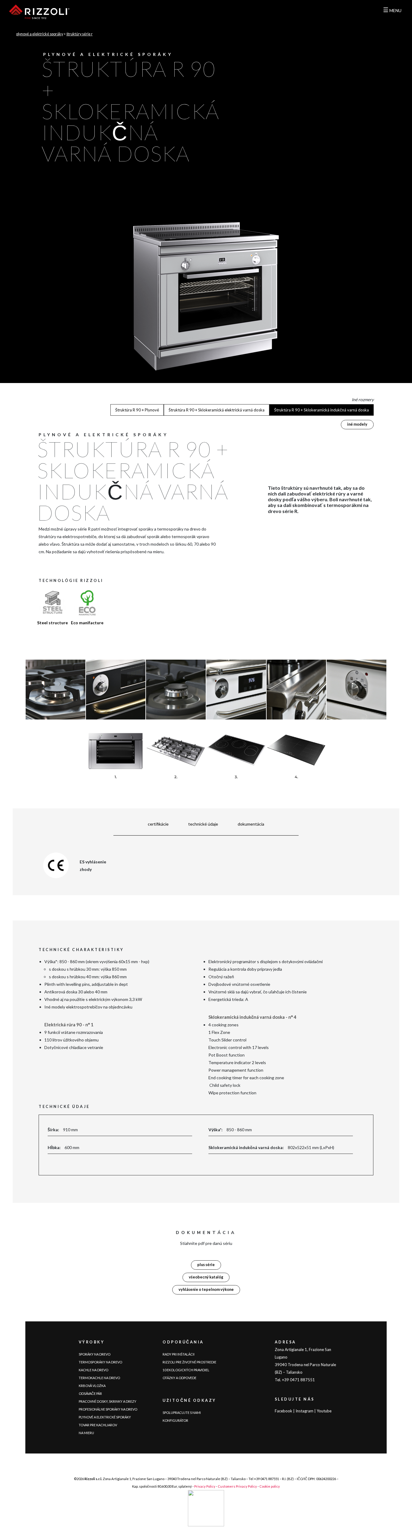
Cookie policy (269, 1486)
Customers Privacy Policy (237, 1486)
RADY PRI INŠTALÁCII (179, 1354)
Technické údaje (203, 824)
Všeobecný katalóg (206, 1277)
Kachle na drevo (93, 1370)
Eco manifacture (87, 622)
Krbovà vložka (92, 1386)
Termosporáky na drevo (100, 1362)
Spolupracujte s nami (182, 1412)
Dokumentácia (251, 824)
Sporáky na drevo (94, 1354)
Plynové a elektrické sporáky (39, 34)
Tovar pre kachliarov (98, 1425)
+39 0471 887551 (266, 1479)
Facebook (283, 1410)
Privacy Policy (204, 1486)
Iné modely (357, 424)
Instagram (304, 1410)
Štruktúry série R (79, 34)
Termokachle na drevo (99, 1378)
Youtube (324, 1410)
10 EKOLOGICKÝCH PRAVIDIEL (186, 1370)
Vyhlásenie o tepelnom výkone (206, 1289)
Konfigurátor (175, 1420)
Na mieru (86, 1433)
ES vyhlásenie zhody (93, 865)
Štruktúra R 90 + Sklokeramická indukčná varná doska (321, 410)
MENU (392, 10)
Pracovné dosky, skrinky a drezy (107, 1401)
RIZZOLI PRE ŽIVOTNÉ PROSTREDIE (189, 1362)
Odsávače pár (90, 1393)
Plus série (206, 1264)
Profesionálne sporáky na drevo (108, 1409)
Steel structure (52, 622)
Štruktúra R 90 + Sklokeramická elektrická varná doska (217, 410)
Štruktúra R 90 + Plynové (137, 410)
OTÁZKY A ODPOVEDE (179, 1378)
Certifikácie (158, 824)
